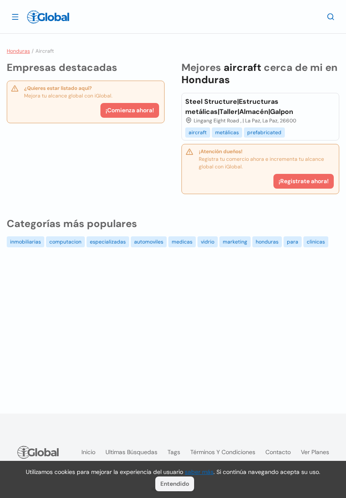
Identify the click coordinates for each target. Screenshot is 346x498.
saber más (199, 472)
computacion (65, 241)
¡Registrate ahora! (303, 181)
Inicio (88, 452)
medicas (182, 241)
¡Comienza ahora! (129, 110)
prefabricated (264, 132)
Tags (174, 452)
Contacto (278, 452)
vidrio (207, 241)
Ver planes (315, 452)
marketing (235, 241)
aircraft (198, 132)
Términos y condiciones (222, 452)
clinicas (316, 241)
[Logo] (48, 16)
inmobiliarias (25, 241)
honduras (267, 241)
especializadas (108, 241)
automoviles (148, 241)
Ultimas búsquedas (131, 452)
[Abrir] (15, 16)
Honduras (18, 51)
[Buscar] (330, 16)
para (292, 241)
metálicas (227, 132)
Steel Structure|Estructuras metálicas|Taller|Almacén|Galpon (239, 106)
